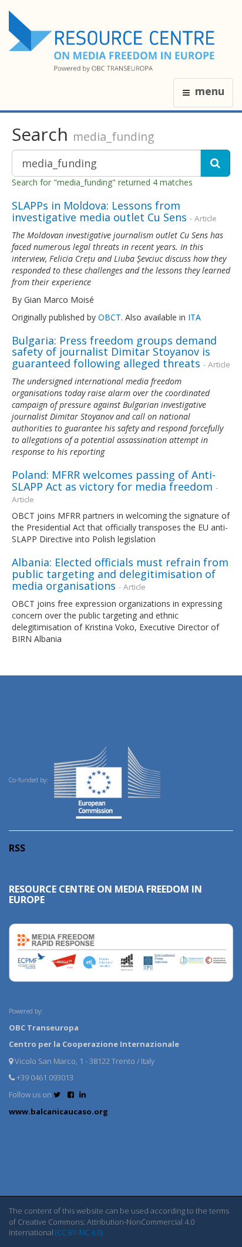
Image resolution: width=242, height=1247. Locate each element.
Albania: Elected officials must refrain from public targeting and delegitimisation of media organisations (120, 574)
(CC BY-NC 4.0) (79, 1232)
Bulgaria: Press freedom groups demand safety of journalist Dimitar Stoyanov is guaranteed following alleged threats (114, 352)
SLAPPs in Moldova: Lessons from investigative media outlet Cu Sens (99, 211)
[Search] (215, 163)
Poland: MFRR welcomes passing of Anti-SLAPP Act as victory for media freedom (114, 481)
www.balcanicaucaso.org (58, 1111)
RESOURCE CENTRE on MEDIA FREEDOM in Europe (105, 894)
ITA (194, 317)
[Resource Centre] (113, 41)
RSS (17, 848)
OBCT (109, 317)
